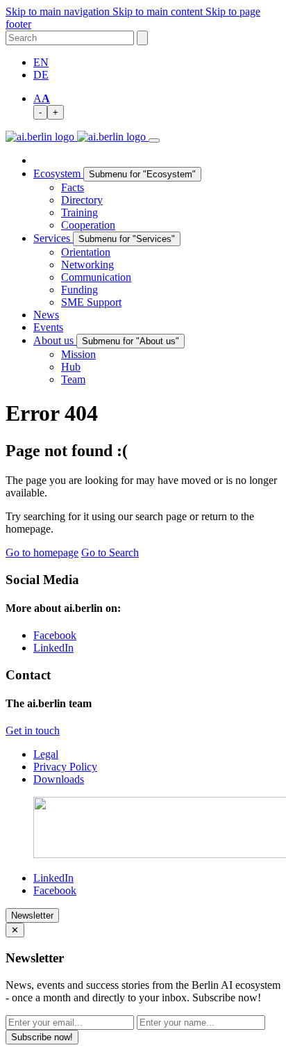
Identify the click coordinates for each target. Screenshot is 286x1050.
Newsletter (32, 915)
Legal (45, 754)
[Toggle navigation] (154, 140)
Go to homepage (42, 552)
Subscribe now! (42, 1037)
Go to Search (110, 552)
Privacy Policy (65, 767)
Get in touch (33, 730)
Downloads (58, 779)
